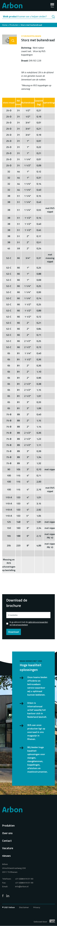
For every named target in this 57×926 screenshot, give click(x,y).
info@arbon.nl (21, 886)
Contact (7, 840)
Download (13, 632)
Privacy (36, 907)
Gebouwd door (41, 921)
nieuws (6, 856)
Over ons (7, 833)
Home (4, 24)
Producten (14, 24)
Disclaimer (24, 907)
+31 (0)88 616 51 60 (24, 878)
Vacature (7, 848)
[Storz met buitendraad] (9, 39)
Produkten (8, 825)
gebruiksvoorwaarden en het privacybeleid (29, 623)
